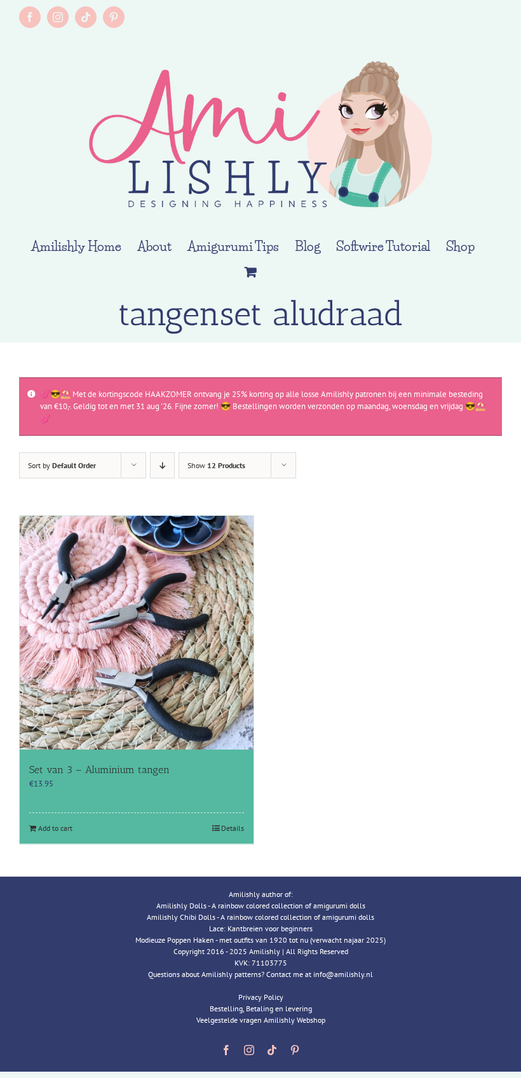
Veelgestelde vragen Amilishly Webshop (260, 1020)
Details (232, 828)
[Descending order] (162, 465)
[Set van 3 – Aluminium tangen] (137, 633)
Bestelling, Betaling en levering (261, 1008)
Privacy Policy (260, 997)
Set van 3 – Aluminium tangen (99, 770)
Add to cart (55, 828)
